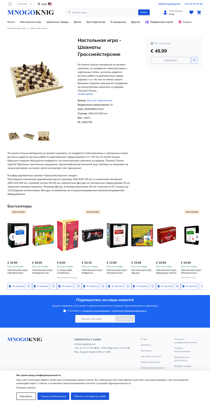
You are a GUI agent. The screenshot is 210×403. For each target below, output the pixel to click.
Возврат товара (182, 366)
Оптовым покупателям (152, 367)
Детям (77, 21)
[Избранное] (191, 12)
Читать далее (85, 94)
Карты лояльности (150, 362)
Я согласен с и (107, 310)
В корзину (18, 286)
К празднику (118, 21)
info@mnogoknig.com (169, 3)
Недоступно (170, 60)
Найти (144, 12)
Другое (135, 21)
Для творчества (95, 21)
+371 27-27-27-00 (193, 3)
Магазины (146, 350)
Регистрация (175, 10)
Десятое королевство (99, 100)
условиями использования (96, 310)
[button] (13, 237)
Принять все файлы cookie (90, 396)
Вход (171, 14)
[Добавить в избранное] (194, 60)
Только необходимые (53, 396)
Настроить (26, 396)
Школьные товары (57, 21)
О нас (144, 339)
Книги (11, 21)
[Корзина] (199, 12)
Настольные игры (30, 21)
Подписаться (125, 318)
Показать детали (26, 387)
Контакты (146, 344)
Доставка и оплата (151, 356)
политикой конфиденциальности (129, 310)
